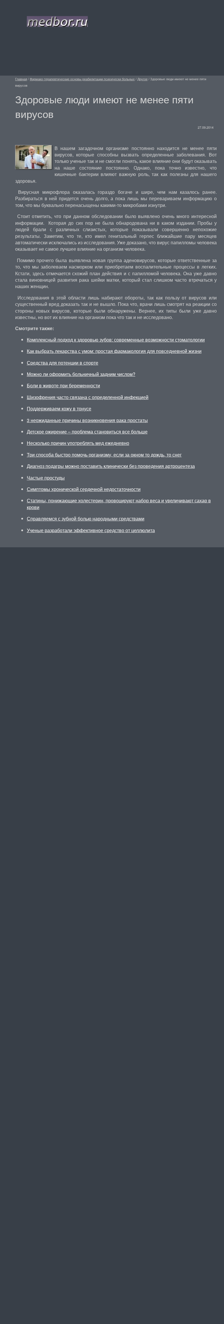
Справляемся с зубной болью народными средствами (85, 518)
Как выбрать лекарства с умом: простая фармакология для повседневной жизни (114, 351)
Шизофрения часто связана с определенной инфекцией (87, 397)
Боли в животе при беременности (63, 385)
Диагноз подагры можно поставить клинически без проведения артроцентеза (111, 466)
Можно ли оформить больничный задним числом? (81, 374)
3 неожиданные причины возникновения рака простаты (87, 420)
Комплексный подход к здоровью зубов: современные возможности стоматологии (116, 339)
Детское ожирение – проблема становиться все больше (87, 431)
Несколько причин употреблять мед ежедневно (78, 443)
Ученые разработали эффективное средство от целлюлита (91, 530)
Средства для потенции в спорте (62, 362)
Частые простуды (46, 477)
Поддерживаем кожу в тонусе (59, 408)
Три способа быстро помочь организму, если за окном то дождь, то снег (104, 454)
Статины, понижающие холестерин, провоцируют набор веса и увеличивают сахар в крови (119, 503)
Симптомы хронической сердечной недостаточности (84, 489)
